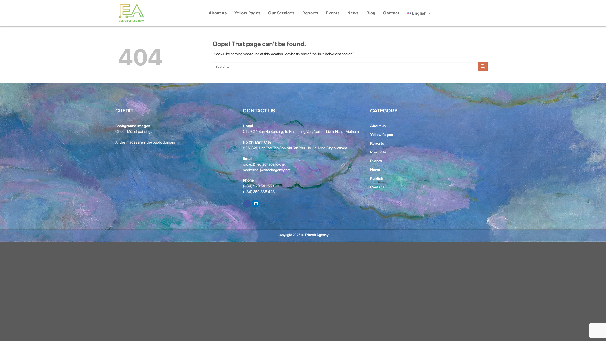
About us (218, 12)
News (352, 12)
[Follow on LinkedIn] (255, 204)
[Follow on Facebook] (247, 204)
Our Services (281, 12)
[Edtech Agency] (131, 13)
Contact (391, 12)
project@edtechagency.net (264, 164)
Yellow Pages (247, 12)
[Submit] (483, 66)
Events (332, 12)
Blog (370, 12)
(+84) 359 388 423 (259, 191)
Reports (310, 12)
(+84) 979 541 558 (258, 186)
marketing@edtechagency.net (266, 170)
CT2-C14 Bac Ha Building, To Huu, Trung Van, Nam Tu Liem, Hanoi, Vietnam (301, 131)
